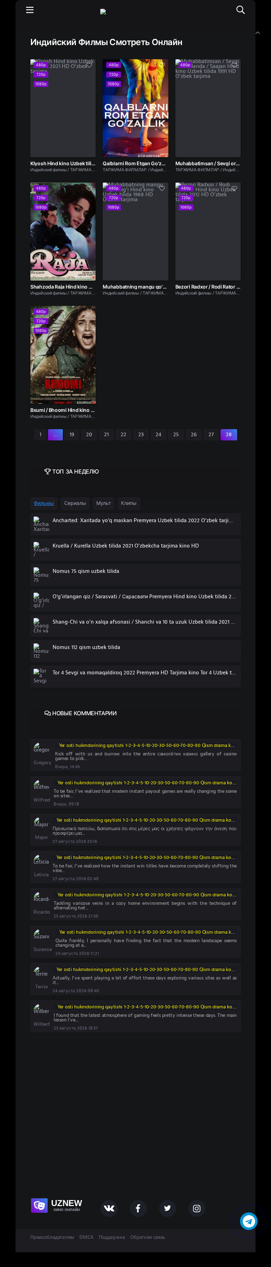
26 (194, 434)
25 (176, 434)
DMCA (86, 1237)
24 (158, 434)
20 (89, 434)
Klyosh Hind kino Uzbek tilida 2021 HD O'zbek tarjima (90, 163)
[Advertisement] (135, 1126)
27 (211, 434)
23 (141, 434)
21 (106, 434)
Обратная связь (147, 1237)
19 (72, 434)
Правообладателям (52, 1237)
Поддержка (112, 1237)
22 (123, 434)
